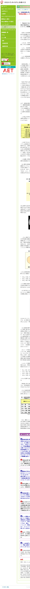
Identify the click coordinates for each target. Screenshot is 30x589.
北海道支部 (5, 43)
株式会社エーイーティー (8, 73)
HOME (18, 9)
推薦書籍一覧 (4, 32)
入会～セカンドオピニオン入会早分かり (7, 10)
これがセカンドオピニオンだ (8, 29)
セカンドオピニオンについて (8, 16)
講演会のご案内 (5, 19)
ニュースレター (5, 24)
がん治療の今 (25, 9)
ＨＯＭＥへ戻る (5, 587)
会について (4, 6)
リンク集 (3, 37)
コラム (3, 35)
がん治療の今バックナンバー (8, 27)
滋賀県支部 (5, 46)
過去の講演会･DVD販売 (7, 21)
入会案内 (3, 13)
